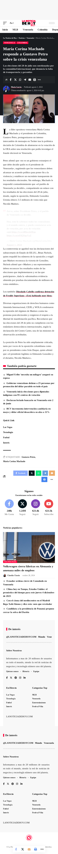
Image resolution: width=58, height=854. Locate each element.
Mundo (41, 637)
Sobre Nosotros (14, 650)
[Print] (34, 79)
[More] (39, 79)
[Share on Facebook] (10, 79)
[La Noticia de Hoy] (29, 23)
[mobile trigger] (5, 23)
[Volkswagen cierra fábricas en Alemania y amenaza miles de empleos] (29, 547)
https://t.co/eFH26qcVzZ (19, 235)
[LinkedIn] (25, 678)
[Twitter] (22, 507)
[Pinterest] (16, 678)
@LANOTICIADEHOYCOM (21, 637)
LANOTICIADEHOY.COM (19, 716)
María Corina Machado (14, 461)
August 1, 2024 (14, 245)
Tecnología (10, 562)
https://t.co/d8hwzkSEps (24, 232)
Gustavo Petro (28, 457)
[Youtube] (49, 507)
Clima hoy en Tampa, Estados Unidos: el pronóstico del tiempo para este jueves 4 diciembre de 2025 (28, 592)
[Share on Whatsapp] (20, 79)
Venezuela (9, 43)
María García (16, 87)
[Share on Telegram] (25, 79)
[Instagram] (35, 507)
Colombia (22, 43)
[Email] (30, 79)
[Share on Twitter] (15, 79)
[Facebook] (9, 507)
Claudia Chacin (13, 575)
